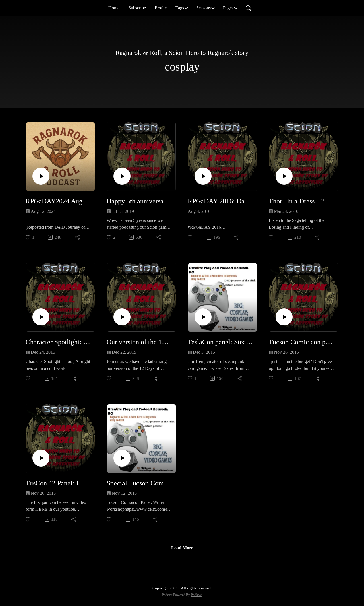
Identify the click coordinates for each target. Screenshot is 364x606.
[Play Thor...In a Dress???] (284, 176)
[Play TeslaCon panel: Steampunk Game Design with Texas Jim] (203, 316)
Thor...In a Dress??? (296, 201)
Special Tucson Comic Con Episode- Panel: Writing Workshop (139, 483)
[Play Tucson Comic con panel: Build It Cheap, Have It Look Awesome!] (284, 316)
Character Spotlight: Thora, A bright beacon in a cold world (58, 342)
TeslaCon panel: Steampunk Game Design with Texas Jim (220, 342)
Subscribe (137, 7)
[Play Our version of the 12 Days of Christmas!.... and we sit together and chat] (122, 316)
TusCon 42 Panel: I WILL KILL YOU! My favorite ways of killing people (58, 483)
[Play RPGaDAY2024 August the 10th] (40, 176)
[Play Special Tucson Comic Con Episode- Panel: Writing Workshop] (122, 458)
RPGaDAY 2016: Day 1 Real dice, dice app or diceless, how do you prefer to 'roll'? (220, 201)
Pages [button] (228, 7)
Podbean (196, 595)
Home (113, 7)
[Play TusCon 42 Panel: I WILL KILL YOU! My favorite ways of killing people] (40, 458)
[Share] (78, 237)
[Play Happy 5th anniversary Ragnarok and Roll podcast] (122, 176)
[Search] (248, 8)
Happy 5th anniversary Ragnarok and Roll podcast (139, 201)
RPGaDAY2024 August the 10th (58, 201)
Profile (161, 7)
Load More (182, 547)
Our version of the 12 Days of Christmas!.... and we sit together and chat (139, 342)
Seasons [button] (203, 7)
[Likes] (190, 237)
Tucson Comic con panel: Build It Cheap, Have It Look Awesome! (301, 342)
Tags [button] (179, 7)
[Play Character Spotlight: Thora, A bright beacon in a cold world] (40, 316)
